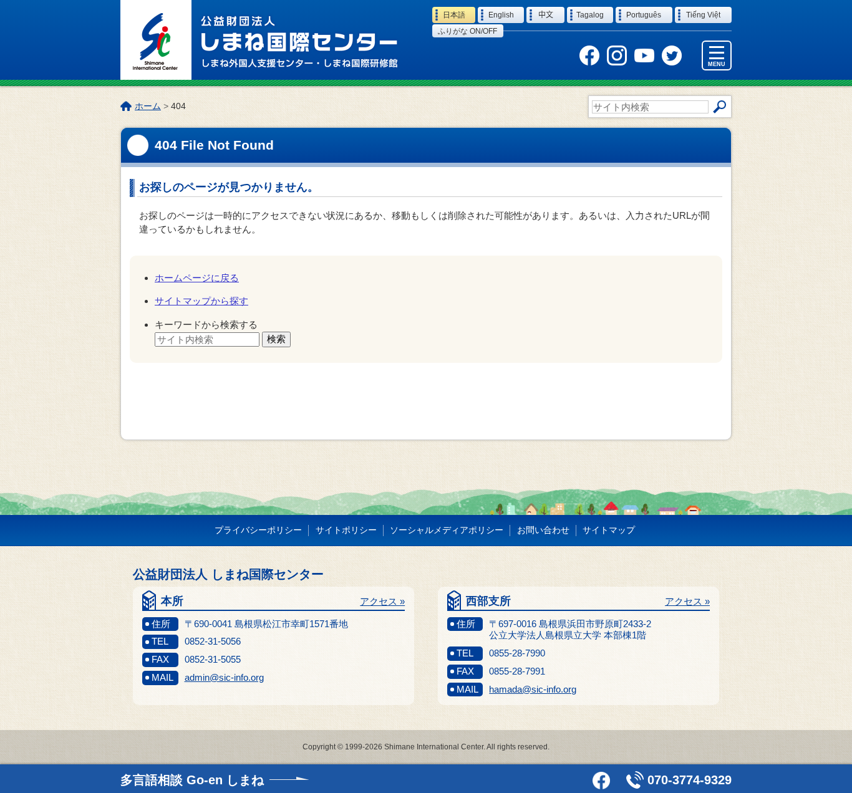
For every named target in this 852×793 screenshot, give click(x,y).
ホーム (148, 106)
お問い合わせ (543, 530)
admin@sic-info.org (224, 677)
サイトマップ (609, 530)
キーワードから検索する (206, 324)
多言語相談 (192, 780)
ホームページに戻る (197, 277)
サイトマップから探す (201, 301)
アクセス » (382, 601)
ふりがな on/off (467, 31)
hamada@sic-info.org (532, 689)
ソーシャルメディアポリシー (446, 530)
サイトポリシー (346, 530)
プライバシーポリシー (258, 530)
